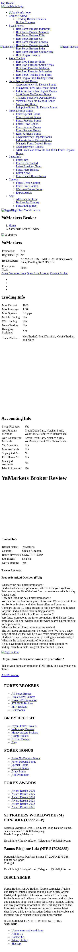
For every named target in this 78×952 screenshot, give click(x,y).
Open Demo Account (13, 273)
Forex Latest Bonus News (31, 176)
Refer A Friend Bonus (28, 133)
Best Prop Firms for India (30, 61)
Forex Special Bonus (28, 114)
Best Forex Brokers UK (29, 38)
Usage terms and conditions (27, 930)
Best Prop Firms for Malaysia (33, 68)
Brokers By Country (23, 696)
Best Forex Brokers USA (30, 35)
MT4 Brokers (19, 706)
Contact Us (17, 937)
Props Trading (17, 58)
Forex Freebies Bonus (28, 120)
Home (12, 225)
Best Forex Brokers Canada (32, 41)
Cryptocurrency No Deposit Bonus (36, 84)
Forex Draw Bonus (27, 123)
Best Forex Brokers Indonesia (33, 28)
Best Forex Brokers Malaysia (32, 32)
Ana (11, 195)
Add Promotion (10, 675)
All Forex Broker (21, 693)
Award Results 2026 (23, 790)
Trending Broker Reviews (31, 19)
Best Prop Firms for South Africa (35, 64)
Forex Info (22, 159)
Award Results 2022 (23, 803)
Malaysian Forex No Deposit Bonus (36, 87)
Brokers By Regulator (24, 700)
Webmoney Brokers (22, 729)
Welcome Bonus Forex (29, 189)
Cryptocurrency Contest (29, 146)
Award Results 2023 (23, 800)
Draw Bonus (18, 771)
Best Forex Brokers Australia (32, 45)
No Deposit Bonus (26, 104)
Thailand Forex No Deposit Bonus (36, 97)
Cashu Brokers (19, 735)
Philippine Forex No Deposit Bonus (36, 107)
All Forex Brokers (26, 199)
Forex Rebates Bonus (28, 130)
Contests (14, 179)
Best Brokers (16, 25)
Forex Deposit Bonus (21, 110)
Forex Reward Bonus (28, 127)
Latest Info (15, 156)
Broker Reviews (18, 15)
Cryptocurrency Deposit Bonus (34, 136)
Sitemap (16, 943)
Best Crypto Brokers (28, 55)
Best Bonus (18, 709)
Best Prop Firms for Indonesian (34, 71)
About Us (17, 933)
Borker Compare (25, 22)
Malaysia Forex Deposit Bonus (34, 143)
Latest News (23, 172)
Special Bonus (19, 764)
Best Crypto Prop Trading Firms (34, 78)
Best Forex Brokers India (30, 48)
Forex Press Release (27, 169)
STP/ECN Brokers (22, 703)
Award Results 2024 (23, 797)
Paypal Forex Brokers (23, 726)
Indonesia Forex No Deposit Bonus (36, 91)
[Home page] (20, 12)
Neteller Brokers (20, 739)
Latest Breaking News (29, 166)
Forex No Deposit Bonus (23, 81)
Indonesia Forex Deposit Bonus (34, 140)
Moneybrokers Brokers (24, 732)
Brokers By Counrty (27, 202)
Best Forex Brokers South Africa (35, 51)
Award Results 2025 (23, 794)
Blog (14, 742)
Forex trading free (26, 205)
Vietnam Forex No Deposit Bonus (35, 100)
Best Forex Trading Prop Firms (34, 74)
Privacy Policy (19, 940)
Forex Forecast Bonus (28, 117)
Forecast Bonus (20, 768)
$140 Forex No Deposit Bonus (33, 94)
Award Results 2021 (23, 807)
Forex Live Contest (27, 186)
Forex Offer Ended (27, 163)
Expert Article (24, 192)
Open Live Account (38, 273)
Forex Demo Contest (28, 182)
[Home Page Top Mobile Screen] (20, 210)
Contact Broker (59, 273)
